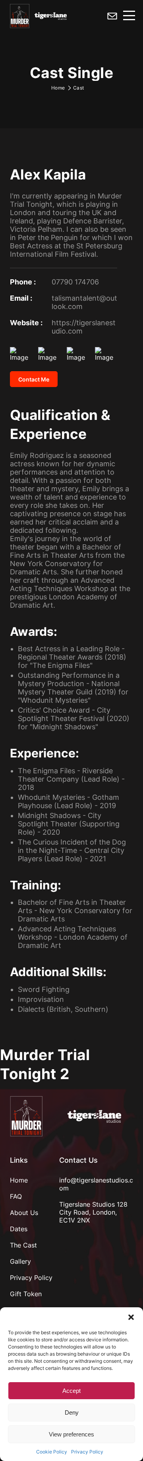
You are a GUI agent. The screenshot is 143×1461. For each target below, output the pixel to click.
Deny (72, 1412)
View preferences (71, 1434)
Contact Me (33, 379)
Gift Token (26, 1294)
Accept (71, 1390)
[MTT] (19, 17)
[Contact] (112, 17)
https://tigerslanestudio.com (84, 327)
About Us (24, 1213)
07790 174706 (75, 282)
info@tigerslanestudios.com (96, 1184)
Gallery (20, 1261)
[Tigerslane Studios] (94, 1116)
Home (58, 88)
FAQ (16, 1196)
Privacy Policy (87, 1452)
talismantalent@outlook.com (84, 302)
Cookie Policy (51, 1452)
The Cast (23, 1245)
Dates (18, 1229)
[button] (131, 1317)
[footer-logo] (26, 1116)
